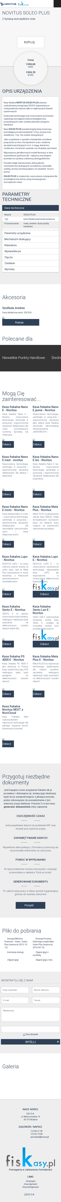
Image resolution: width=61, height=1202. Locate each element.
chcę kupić (30, 1181)
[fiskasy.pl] (30, 1157)
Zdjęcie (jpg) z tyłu (44, 960)
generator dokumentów (17, 806)
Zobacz (6, 444)
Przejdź (29, 905)
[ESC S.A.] (29, 1194)
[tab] (30, 208)
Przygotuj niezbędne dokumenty (26, 780)
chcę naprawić (30, 1184)
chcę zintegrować (30, 1187)
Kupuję (30, 42)
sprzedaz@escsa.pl (39, 1137)
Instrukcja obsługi (15, 952)
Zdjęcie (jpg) (13, 960)
